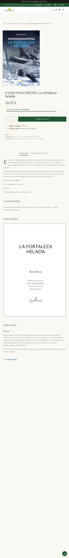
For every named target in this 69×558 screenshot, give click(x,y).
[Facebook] (55, 5)
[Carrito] (59, 9)
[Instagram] (58, 5)
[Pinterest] (60, 5)
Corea (15, 136)
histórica (27, 138)
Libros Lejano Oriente (32, 136)
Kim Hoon (21, 136)
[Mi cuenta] (56, 9)
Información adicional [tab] (39, 153)
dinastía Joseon (17, 138)
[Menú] (63, 9)
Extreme (48, 4)
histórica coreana (37, 138)
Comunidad (38, 4)
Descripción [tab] (23, 153)
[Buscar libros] (52, 9)
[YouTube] (63, 5)
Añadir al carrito (42, 119)
